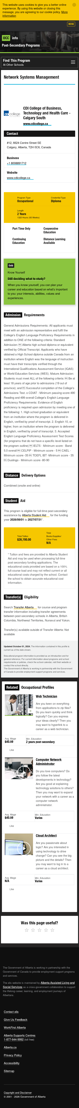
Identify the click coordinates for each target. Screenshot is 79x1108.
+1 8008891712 (16, 163)
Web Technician (46, 696)
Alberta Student (34, 515)
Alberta (10, 26)
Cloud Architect (46, 836)
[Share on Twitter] (6, 91)
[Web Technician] (19, 709)
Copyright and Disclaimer (18, 1092)
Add (41, 25)
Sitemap (9, 1071)
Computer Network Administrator (49, 762)
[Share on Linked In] (28, 91)
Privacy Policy (13, 1055)
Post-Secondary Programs (21, 45)
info (10, 38)
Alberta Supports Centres (19, 1035)
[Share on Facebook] (17, 91)
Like (51, 25)
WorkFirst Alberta (15, 1027)
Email (39, 91)
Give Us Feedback (15, 1019)
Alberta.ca (10, 1047)
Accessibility (12, 1063)
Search (60, 25)
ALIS (23, 25)
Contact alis (11, 1012)
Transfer (24, 607)
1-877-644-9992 (14, 1039)
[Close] (74, 5)
